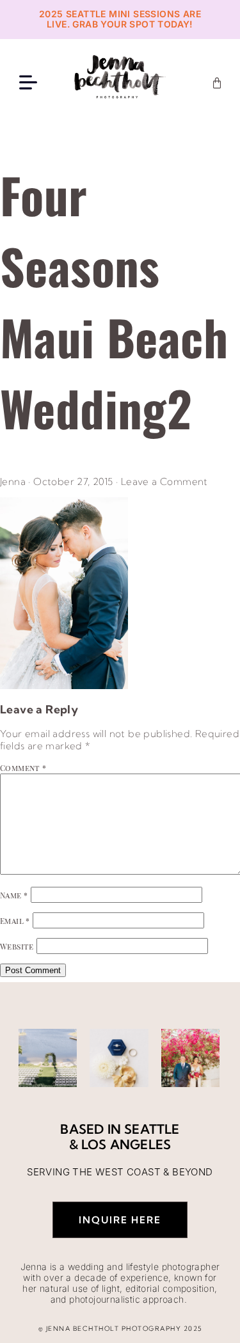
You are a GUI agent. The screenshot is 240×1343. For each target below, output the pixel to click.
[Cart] (217, 83)
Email (15, 921)
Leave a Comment (164, 481)
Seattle (151, 1129)
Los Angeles (126, 1144)
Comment (23, 768)
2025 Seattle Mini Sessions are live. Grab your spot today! (120, 19)
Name (14, 895)
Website (17, 946)
